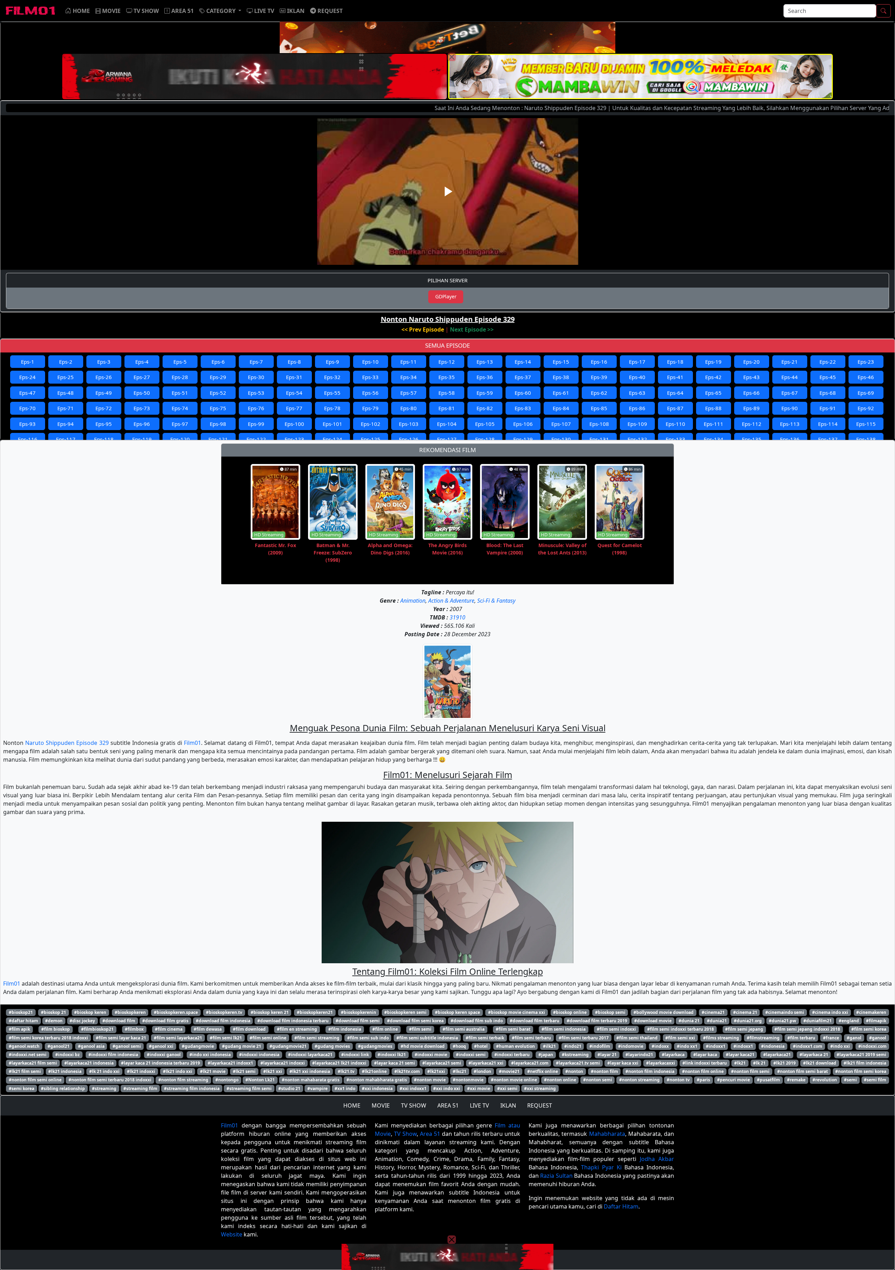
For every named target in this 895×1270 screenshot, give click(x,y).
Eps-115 (866, 423)
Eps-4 (142, 361)
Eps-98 (218, 423)
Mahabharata (607, 1134)
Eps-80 (408, 408)
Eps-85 (599, 408)
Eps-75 (218, 408)
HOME (351, 1105)
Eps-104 (447, 423)
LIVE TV (479, 1105)
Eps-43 (751, 376)
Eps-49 (103, 392)
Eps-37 (523, 376)
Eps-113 (790, 423)
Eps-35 (446, 376)
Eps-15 (561, 361)
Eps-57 (408, 392)
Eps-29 (218, 376)
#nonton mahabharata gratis (376, 1080)
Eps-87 (675, 408)
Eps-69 (866, 392)
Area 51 (430, 1134)
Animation (412, 600)
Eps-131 (599, 439)
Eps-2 (65, 361)
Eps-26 (103, 376)
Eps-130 (561, 439)
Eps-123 (294, 439)
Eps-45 (827, 376)
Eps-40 (637, 376)
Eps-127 (447, 439)
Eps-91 (827, 408)
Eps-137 (828, 439)
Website (231, 1234)
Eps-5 (180, 361)
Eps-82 (485, 408)
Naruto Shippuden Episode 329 (66, 743)
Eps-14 (523, 361)
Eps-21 (789, 361)
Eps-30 (256, 376)
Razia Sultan (556, 1176)
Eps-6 (218, 361)
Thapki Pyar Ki (601, 1167)
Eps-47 (27, 392)
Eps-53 (256, 392)
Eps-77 (294, 408)
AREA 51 (448, 1105)
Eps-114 (828, 423)
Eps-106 (523, 423)
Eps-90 (789, 408)
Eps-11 (408, 361)
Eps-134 (713, 439)
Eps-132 (637, 439)
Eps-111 (713, 423)
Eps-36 (485, 376)
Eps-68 (827, 392)
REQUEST (539, 1105)
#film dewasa (208, 1029)
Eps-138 (866, 439)
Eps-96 (142, 423)
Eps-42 (713, 376)
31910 (457, 617)
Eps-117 (66, 439)
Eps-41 (675, 376)
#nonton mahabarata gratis (310, 1080)
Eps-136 (790, 439)
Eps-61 (561, 392)
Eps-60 (523, 392)
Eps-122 (256, 439)
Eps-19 (713, 361)
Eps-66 (751, 392)
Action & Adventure (451, 600)
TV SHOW (413, 1105)
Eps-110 (675, 423)
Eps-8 (294, 361)
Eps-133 (675, 439)
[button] (220, 11)
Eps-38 (561, 376)
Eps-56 (370, 392)
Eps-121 (218, 439)
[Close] (452, 57)
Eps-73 (142, 408)
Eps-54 (294, 392)
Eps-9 (332, 361)
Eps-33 (370, 376)
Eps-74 (180, 408)
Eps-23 (866, 361)
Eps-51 (180, 392)
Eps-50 (142, 392)
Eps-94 (65, 423)
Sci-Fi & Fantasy (496, 600)
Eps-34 (408, 376)
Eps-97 (180, 423)
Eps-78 (332, 408)
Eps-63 (637, 392)
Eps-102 (370, 423)
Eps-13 (485, 361)
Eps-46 (866, 376)
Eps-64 (675, 392)
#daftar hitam (23, 1021)
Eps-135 (751, 439)
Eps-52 (218, 392)
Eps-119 (142, 439)
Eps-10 (370, 361)
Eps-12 (446, 361)
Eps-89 (751, 408)
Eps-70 (27, 408)
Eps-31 (294, 376)
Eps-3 (103, 361)
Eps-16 (599, 361)
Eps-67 (789, 392)
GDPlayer (446, 296)
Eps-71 (65, 408)
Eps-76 (256, 408)
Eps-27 (142, 376)
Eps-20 (751, 361)
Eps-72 (103, 408)
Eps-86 (637, 408)
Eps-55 (332, 392)
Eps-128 (485, 439)
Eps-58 (446, 392)
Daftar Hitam (621, 1206)
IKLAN (508, 1105)
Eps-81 (446, 408)
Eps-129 (523, 439)
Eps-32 (332, 376)
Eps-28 (180, 376)
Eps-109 (637, 423)
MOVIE (381, 1105)
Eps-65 (713, 392)
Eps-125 (370, 439)
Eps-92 (866, 408)
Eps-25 (65, 376)
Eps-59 (485, 392)
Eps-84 (561, 408)
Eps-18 (675, 361)
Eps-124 (332, 439)
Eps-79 (370, 408)
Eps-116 (27, 439)
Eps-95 (103, 423)
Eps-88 (713, 408)
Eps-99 (256, 423)
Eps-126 (408, 439)
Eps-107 (561, 423)
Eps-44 (789, 376)
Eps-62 (599, 392)
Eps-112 (751, 423)
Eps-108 (599, 423)
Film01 (192, 743)
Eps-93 (27, 423)
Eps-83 (523, 408)
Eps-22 (827, 361)
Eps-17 (637, 361)
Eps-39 (599, 376)
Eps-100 (294, 423)
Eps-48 (65, 392)
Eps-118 (104, 439)
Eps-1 (27, 361)
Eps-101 (332, 423)
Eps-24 (27, 376)
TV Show (405, 1134)
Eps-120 (180, 439)
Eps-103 (408, 423)
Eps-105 (485, 423)
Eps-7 (256, 361)
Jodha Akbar (657, 1159)
